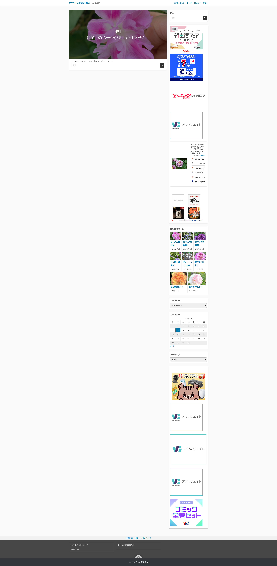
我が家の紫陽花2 (199, 243)
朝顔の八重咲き (175, 243)
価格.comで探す (200, 182)
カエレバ (202, 155)
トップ (189, 3)
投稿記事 (197, 3)
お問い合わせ (179, 3)
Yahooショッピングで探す (200, 168)
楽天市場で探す (200, 159)
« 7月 (172, 346)
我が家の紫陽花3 (187, 243)
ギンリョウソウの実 (187, 263)
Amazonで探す (199, 164)
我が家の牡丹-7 (199, 263)
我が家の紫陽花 (175, 263)
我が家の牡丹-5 (195, 287)
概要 (205, 3)
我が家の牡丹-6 (177, 287)
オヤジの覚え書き (141, 562)
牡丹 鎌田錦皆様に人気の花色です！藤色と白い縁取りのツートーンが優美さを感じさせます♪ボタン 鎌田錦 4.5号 (197, 149)
